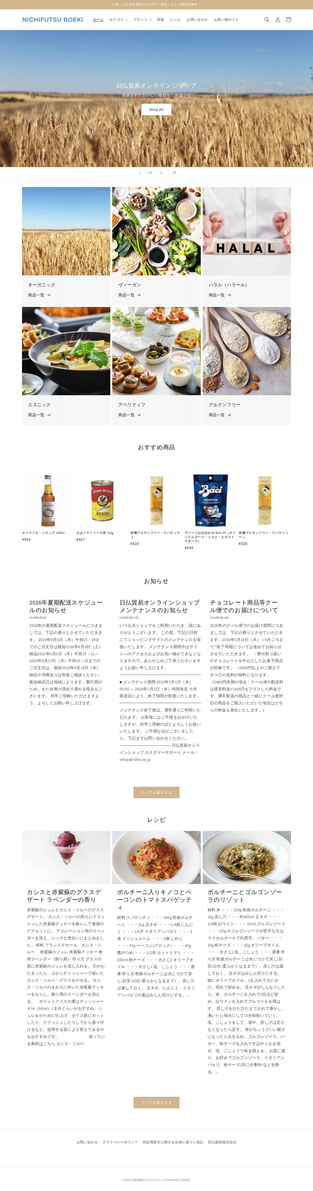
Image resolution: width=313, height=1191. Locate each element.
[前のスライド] (139, 172)
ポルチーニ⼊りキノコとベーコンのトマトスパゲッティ (154, 899)
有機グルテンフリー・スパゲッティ (155, 535)
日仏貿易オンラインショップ (149, 1179)
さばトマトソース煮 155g (95, 533)
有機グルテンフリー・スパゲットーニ (264, 535)
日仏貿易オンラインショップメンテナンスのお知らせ (160, 606)
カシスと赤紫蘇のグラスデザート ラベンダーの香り (64, 895)
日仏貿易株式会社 (222, 1142)
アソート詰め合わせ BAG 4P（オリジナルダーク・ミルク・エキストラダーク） (210, 537)
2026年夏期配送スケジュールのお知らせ (66, 606)
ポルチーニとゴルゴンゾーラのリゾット (245, 895)
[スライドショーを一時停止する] (173, 172)
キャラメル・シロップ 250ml (43, 533)
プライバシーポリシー (120, 1142)
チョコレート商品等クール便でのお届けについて (244, 606)
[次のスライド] (161, 172)
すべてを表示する (156, 792)
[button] (118, 19)
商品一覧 (36, 295)
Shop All (156, 109)
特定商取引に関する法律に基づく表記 (173, 1142)
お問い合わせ (87, 1142)
